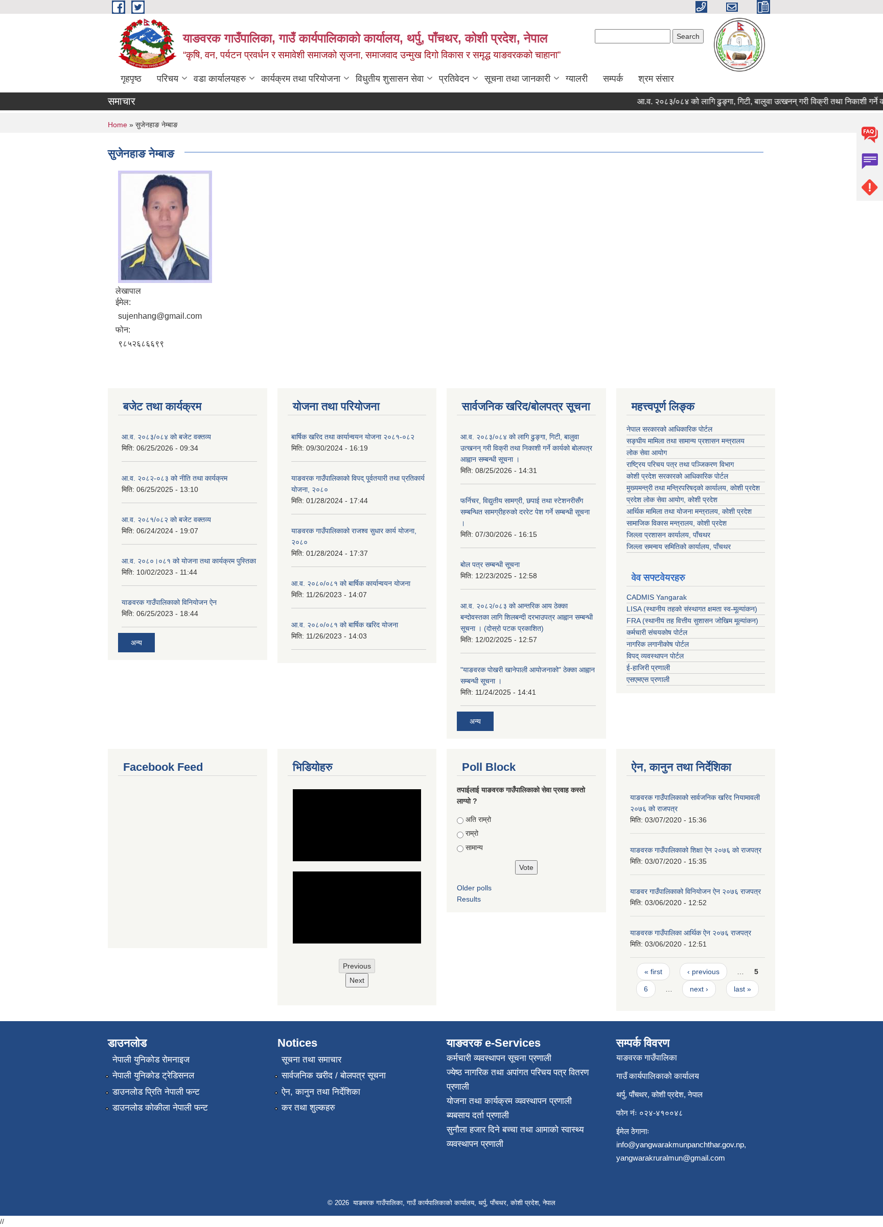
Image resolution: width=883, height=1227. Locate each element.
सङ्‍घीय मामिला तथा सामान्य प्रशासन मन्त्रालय (685, 441)
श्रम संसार (656, 79)
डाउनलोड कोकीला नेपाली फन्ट (160, 1108)
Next (357, 980)
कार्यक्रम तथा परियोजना (300, 79)
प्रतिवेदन (454, 79)
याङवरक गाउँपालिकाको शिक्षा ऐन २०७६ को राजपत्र (695, 850)
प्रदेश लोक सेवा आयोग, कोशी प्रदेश (671, 499)
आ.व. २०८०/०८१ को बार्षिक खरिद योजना (344, 625)
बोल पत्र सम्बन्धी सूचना (490, 564)
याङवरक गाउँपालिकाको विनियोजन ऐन (169, 602)
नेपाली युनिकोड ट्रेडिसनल (153, 1075)
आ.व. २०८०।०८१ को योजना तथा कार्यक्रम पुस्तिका (189, 561)
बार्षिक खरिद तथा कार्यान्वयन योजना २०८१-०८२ (352, 437)
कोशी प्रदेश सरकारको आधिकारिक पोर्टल (677, 476)
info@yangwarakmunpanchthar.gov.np (680, 1144)
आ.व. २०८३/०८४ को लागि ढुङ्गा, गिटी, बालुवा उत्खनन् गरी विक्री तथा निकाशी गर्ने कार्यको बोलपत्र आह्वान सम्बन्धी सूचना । (526, 448)
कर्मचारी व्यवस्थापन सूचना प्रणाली (499, 1058)
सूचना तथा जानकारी (517, 79)
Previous (357, 966)
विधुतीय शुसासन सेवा (390, 79)
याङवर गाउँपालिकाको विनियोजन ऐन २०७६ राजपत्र (695, 891)
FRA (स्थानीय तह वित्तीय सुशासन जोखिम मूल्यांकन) (692, 621)
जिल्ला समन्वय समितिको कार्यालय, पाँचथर (678, 546)
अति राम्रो (478, 819)
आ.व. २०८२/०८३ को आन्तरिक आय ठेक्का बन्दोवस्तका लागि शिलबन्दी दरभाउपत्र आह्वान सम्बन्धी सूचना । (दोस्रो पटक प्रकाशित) (526, 617)
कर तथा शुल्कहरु (308, 1108)
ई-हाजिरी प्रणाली (648, 668)
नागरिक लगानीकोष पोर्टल (657, 644)
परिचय (167, 79)
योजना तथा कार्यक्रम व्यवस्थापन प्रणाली (509, 1101)
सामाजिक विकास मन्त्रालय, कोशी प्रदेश (676, 523)
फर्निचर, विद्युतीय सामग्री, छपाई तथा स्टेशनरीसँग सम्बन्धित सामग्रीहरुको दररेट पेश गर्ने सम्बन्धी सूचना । (525, 512)
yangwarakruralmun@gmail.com (670, 1157)
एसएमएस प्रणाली (647, 679)
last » (742, 989)
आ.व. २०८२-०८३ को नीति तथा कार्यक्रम (174, 478)
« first (653, 972)
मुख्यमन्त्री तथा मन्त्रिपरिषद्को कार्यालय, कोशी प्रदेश (693, 488)
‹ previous (703, 972)
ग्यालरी (577, 79)
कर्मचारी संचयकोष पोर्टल (656, 632)
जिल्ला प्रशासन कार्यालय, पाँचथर (668, 535)
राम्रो (472, 833)
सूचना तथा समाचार (311, 1060)
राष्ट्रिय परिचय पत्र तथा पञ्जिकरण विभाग (680, 464)
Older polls (474, 888)
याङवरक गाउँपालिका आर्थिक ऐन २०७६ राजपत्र (690, 933)
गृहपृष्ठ (131, 79)
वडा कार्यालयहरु (220, 79)
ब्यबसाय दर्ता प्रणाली (478, 1115)
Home (117, 125)
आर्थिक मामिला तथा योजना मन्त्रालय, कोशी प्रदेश (689, 511)
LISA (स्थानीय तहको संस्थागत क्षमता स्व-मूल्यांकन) (691, 609)
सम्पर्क (613, 79)
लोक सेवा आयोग (646, 453)
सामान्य (474, 847)
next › (699, 989)
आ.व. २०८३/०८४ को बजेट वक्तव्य (166, 437)
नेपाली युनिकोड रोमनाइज (151, 1060)
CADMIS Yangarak (656, 597)
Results (469, 899)
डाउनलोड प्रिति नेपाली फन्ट (156, 1092)
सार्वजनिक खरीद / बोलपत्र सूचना (334, 1075)
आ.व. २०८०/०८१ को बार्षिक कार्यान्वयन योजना (350, 583)
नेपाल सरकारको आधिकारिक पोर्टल (669, 429)
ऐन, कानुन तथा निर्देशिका (321, 1092)
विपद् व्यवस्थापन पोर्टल (655, 656)
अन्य (136, 643)
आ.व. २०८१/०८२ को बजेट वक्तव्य (166, 519)
